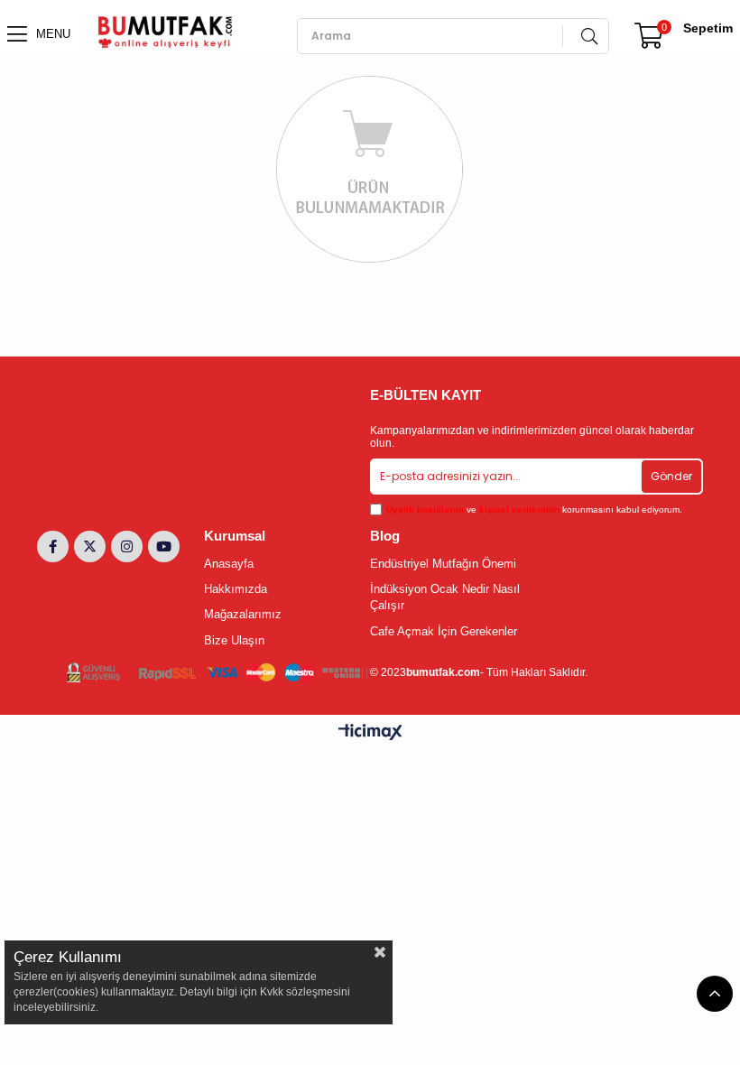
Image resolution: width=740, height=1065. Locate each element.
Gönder (671, 476)
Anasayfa (229, 563)
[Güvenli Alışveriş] (218, 672)
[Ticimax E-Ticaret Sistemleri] (370, 733)
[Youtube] (164, 546)
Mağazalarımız (243, 614)
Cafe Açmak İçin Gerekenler (443, 631)
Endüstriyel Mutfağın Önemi (443, 563)
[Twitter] (90, 546)
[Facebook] (53, 546)
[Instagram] (127, 546)
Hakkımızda (235, 589)
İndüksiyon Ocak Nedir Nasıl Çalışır (445, 597)
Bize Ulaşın (234, 640)
